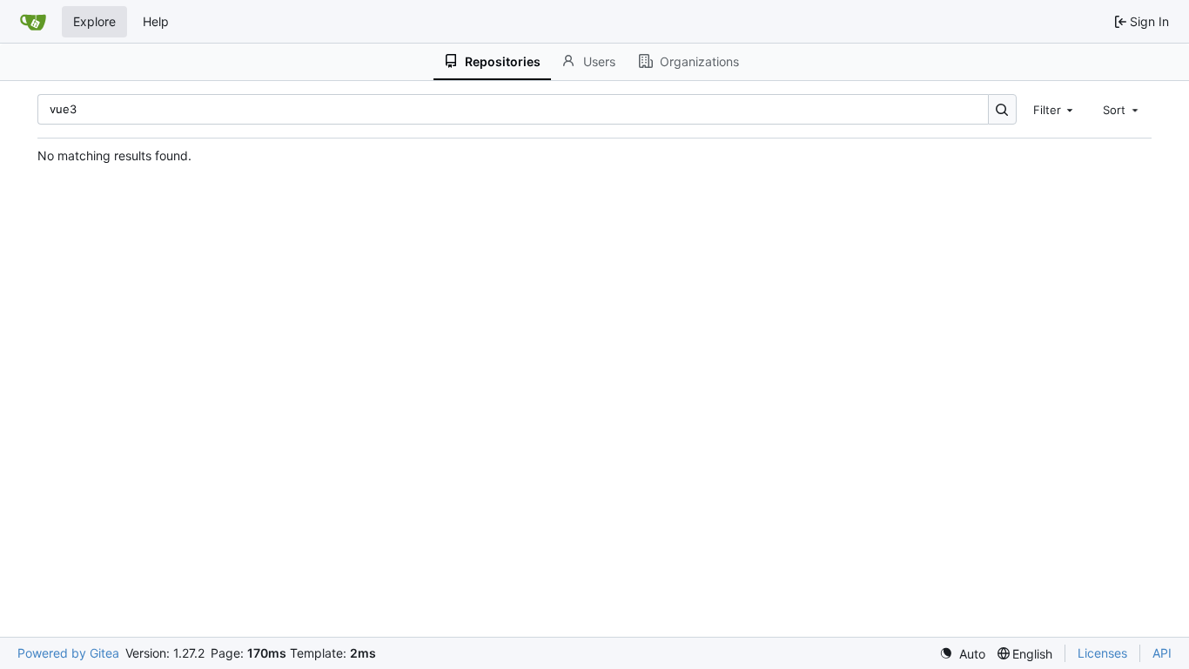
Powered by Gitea (68, 652)
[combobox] (1055, 109)
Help (156, 21)
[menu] (962, 653)
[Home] (33, 21)
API (1162, 652)
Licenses (1102, 652)
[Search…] (1002, 109)
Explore (94, 21)
